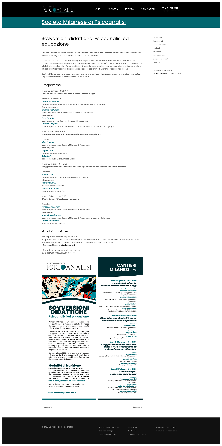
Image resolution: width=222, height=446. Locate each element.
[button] (171, 9)
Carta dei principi (106, 431)
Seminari (156, 48)
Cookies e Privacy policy (166, 427)
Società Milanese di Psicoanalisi (84, 22)
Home (97, 9)
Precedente (47, 407)
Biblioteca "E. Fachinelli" (137, 434)
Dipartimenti (158, 41)
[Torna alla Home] (59, 9)
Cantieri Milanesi (159, 44)
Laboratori (157, 52)
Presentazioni (158, 62)
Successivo (137, 407)
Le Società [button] (112, 9)
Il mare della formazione (109, 427)
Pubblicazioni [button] (148, 9)
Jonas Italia (132, 427)
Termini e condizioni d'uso (166, 431)
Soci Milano (157, 37)
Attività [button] (129, 9)
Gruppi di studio (159, 55)
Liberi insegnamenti (160, 59)
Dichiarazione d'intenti (108, 434)
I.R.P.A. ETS (132, 431)
